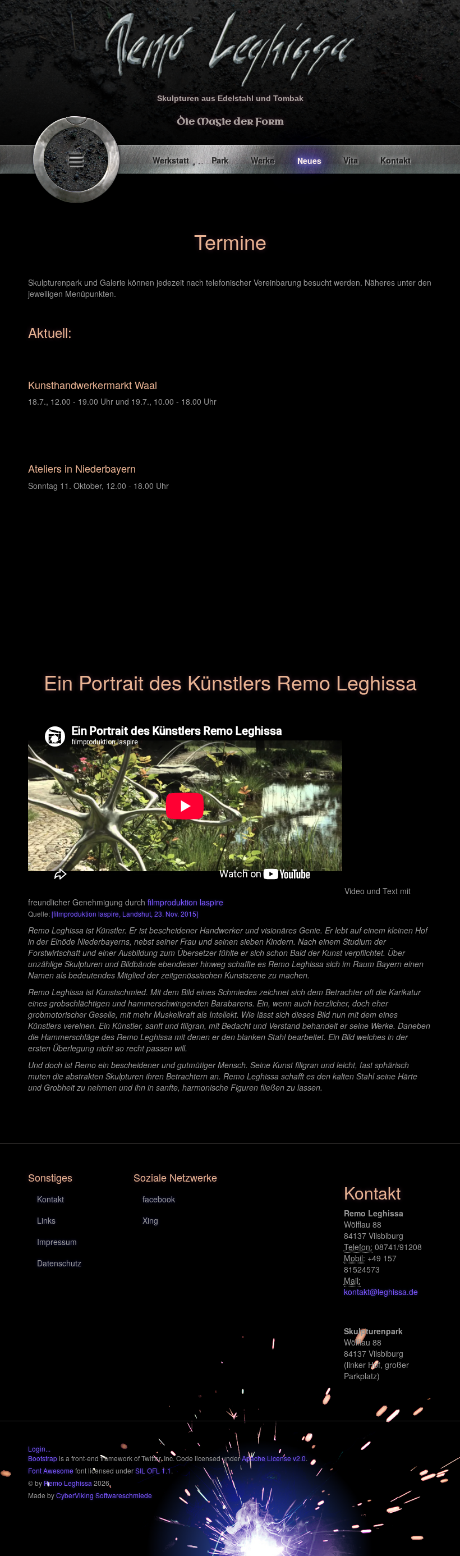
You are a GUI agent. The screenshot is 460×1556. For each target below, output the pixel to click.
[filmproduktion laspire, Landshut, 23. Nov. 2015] (125, 913)
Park (220, 160)
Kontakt (396, 160)
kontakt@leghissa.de (381, 1291)
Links (46, 1220)
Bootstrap (42, 1458)
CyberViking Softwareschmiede (104, 1495)
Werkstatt (171, 160)
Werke (263, 160)
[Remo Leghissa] (229, 46)
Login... (39, 1448)
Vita (351, 160)
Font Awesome (50, 1470)
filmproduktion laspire (185, 902)
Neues (309, 160)
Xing (150, 1220)
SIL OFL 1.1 (153, 1470)
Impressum (57, 1241)
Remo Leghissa (68, 1483)
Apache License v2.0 (274, 1458)
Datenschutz (59, 1263)
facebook (158, 1199)
